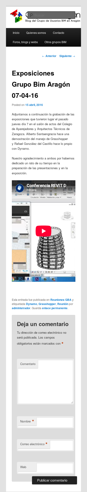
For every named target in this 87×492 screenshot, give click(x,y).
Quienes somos (36, 33)
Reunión (62, 304)
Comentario (27, 364)
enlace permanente (55, 308)
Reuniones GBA (60, 300)
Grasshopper (47, 304)
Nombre (27, 421)
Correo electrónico (34, 444)
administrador (21, 308)
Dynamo (31, 304)
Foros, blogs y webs (25, 42)
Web (23, 467)
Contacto (58, 33)
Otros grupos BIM (55, 42)
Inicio (16, 33)
